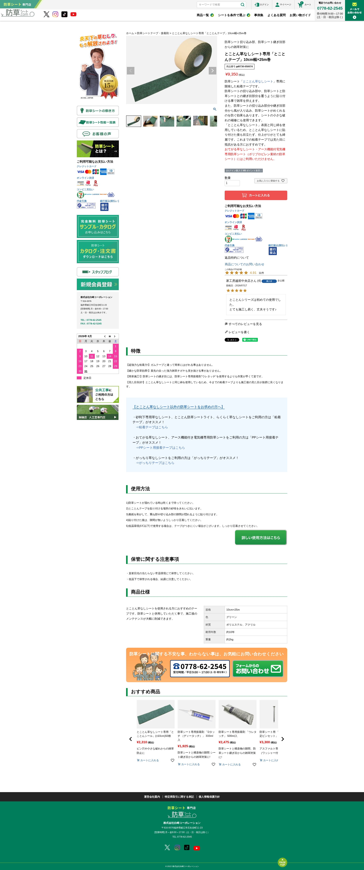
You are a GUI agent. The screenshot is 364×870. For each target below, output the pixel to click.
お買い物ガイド (300, 15)
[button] (130, 739)
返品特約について (237, 257)
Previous (130, 70)
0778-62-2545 (330, 8)
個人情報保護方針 (209, 796)
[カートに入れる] (256, 195)
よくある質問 (277, 15)
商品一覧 (203, 15)
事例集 (258, 15)
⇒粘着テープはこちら (150, 427)
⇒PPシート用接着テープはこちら (159, 447)
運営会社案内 (152, 796)
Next (212, 70)
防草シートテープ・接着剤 (153, 33)
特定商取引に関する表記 (179, 796)
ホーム (130, 33)
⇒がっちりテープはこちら (153, 463)
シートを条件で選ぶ (231, 15)
